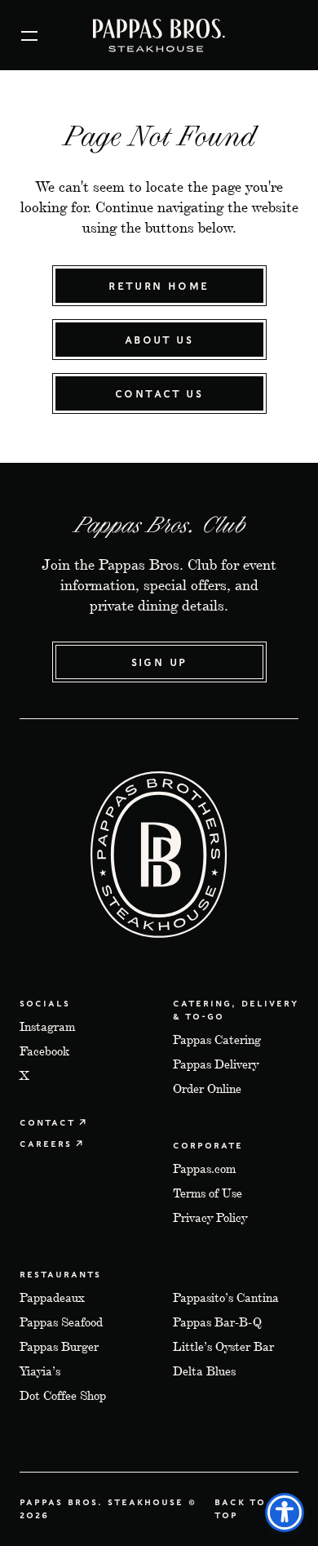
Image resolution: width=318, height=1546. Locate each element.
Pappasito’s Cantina (226, 1297)
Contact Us (159, 393)
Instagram (47, 1026)
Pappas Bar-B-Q (217, 1322)
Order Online (207, 1088)
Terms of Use (207, 1193)
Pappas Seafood (61, 1322)
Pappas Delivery (215, 1064)
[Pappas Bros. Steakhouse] (159, 35)
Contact (47, 1121)
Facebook (44, 1051)
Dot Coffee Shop (63, 1395)
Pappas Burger (59, 1346)
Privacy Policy (210, 1217)
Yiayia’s (40, 1371)
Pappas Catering (217, 1039)
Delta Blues (204, 1371)
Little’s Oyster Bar (223, 1346)
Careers (46, 1143)
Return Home (158, 285)
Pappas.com (204, 1168)
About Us (159, 339)
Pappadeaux (52, 1297)
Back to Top (240, 1508)
